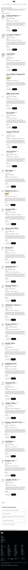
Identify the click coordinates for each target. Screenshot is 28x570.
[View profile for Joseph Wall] (3, 209)
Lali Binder (9, 441)
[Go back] (2, 1)
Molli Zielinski (10, 267)
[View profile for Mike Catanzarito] (3, 94)
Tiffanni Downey (11, 191)
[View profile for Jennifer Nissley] (3, 480)
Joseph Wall (10, 209)
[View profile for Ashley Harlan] (3, 403)
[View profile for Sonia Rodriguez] (3, 16)
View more (2, 11)
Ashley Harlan (10, 403)
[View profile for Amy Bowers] (3, 152)
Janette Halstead (12, 132)
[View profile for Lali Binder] (3, 441)
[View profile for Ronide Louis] (3, 461)
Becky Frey (9, 247)
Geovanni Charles (13, 35)
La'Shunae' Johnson (12, 305)
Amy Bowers (11, 151)
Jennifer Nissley (11, 480)
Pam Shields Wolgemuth (15, 74)
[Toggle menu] (10, 4)
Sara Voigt (9, 170)
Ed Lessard (10, 113)
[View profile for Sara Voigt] (3, 171)
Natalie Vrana (10, 343)
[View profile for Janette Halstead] (3, 133)
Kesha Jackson (11, 324)
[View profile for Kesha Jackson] (3, 324)
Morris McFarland (11, 228)
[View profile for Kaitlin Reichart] (3, 364)
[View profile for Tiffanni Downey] (3, 191)
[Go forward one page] (19, 498)
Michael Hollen (10, 286)
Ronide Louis (10, 460)
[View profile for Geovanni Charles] (3, 35)
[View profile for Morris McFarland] (3, 228)
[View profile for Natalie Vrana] (3, 343)
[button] (8, 56)
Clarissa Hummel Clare (13, 422)
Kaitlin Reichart (11, 364)
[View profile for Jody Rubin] (3, 55)
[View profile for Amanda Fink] (3, 383)
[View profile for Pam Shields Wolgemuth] (3, 75)
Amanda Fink (10, 383)
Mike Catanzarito (12, 93)
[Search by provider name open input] (26, 1)
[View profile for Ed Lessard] (3, 113)
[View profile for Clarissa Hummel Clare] (3, 422)
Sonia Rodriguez (12, 16)
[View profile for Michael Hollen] (3, 286)
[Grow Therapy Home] (14, 1)
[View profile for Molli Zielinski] (3, 267)
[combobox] (8, 4)
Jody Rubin (10, 54)
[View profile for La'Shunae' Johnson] (3, 305)
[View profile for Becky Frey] (3, 248)
